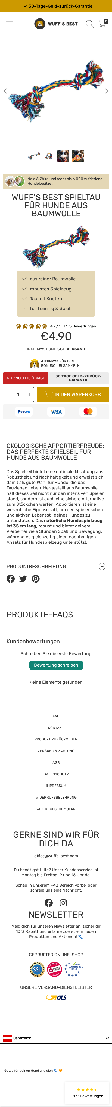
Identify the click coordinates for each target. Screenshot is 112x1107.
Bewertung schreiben (56, 665)
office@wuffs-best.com (56, 855)
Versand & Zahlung (56, 751)
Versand (76, 349)
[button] (9, 24)
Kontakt (56, 728)
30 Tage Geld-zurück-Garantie (78, 378)
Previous (5, 91)
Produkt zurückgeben (56, 739)
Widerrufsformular (56, 809)
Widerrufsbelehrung (56, 797)
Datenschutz (56, 774)
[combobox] (56, 1038)
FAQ (56, 716)
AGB (56, 763)
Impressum (56, 786)
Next (106, 91)
